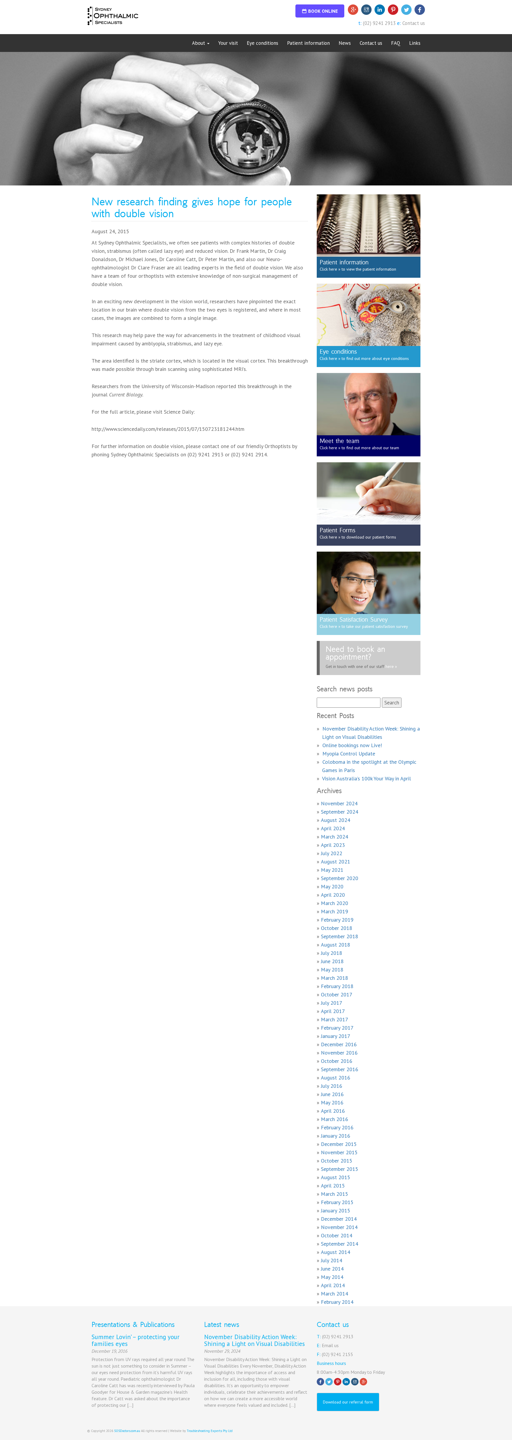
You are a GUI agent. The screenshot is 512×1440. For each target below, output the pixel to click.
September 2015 (339, 1169)
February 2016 (337, 1127)
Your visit (228, 43)
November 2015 (339, 1152)
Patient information (308, 43)
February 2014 (337, 1301)
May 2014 (332, 1277)
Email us (330, 1345)
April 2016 (333, 1110)
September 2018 (339, 936)
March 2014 (334, 1293)
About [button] (199, 43)
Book (323, 11)
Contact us (413, 23)
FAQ (395, 43)
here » (390, 666)
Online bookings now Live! (352, 745)
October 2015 (336, 1160)
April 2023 (333, 845)
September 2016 (339, 1069)
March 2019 (334, 911)
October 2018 (336, 928)
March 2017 (334, 1019)
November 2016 (339, 1052)
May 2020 (332, 886)
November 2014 (339, 1227)
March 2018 (334, 977)
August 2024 (335, 820)
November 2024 (339, 803)
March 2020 (334, 903)
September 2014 (339, 1243)
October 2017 (336, 994)
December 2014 (339, 1218)
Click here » (330, 269)
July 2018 (331, 953)
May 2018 (332, 969)
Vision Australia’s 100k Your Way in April (366, 778)
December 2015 (339, 1144)
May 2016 (332, 1102)
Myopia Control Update (348, 753)
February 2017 (337, 1027)
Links (414, 43)
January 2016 (335, 1135)
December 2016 (339, 1044)
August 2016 (335, 1077)
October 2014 (336, 1235)
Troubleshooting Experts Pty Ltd (210, 1431)
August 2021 (335, 861)
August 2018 (335, 944)
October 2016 (336, 1061)
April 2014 (333, 1285)
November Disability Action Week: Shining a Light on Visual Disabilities (254, 1340)
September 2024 (339, 811)
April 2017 (333, 1011)
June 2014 (332, 1268)
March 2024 (334, 836)
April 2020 (333, 894)
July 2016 (331, 1085)
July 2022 (331, 853)
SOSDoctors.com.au (127, 1431)
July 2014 (331, 1260)
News (345, 43)
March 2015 (334, 1193)
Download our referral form (348, 1402)
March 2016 (334, 1119)
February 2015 (337, 1202)
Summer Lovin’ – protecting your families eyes (136, 1340)
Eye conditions (262, 43)
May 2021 (332, 869)
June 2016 (332, 1094)
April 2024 (333, 828)
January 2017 (335, 1036)
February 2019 (337, 919)
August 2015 (335, 1177)
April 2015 (333, 1185)
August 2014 (335, 1252)
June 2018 (332, 961)
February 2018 (337, 986)
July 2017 (331, 1002)
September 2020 (339, 878)
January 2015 (335, 1210)
